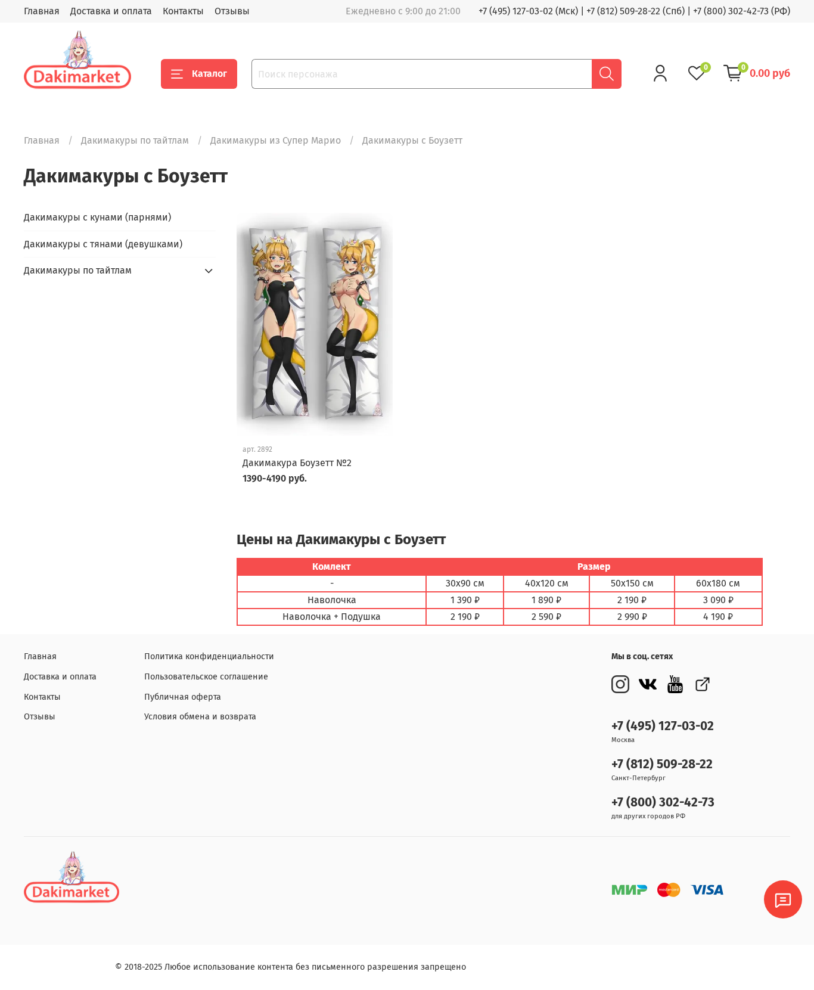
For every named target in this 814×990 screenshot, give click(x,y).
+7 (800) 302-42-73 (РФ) (741, 11)
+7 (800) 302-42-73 (662, 802)
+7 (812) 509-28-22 (662, 764)
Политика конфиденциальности (209, 656)
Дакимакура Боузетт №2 (297, 462)
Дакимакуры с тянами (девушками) (103, 244)
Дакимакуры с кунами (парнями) (97, 217)
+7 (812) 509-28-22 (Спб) (635, 11)
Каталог (209, 73)
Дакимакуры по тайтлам (135, 140)
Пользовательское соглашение (206, 677)
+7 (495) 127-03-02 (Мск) (528, 11)
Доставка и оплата (111, 11)
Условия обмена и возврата (200, 717)
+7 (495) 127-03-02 (662, 726)
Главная (42, 11)
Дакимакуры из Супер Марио (275, 140)
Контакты (183, 11)
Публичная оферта (182, 697)
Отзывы (232, 11)
